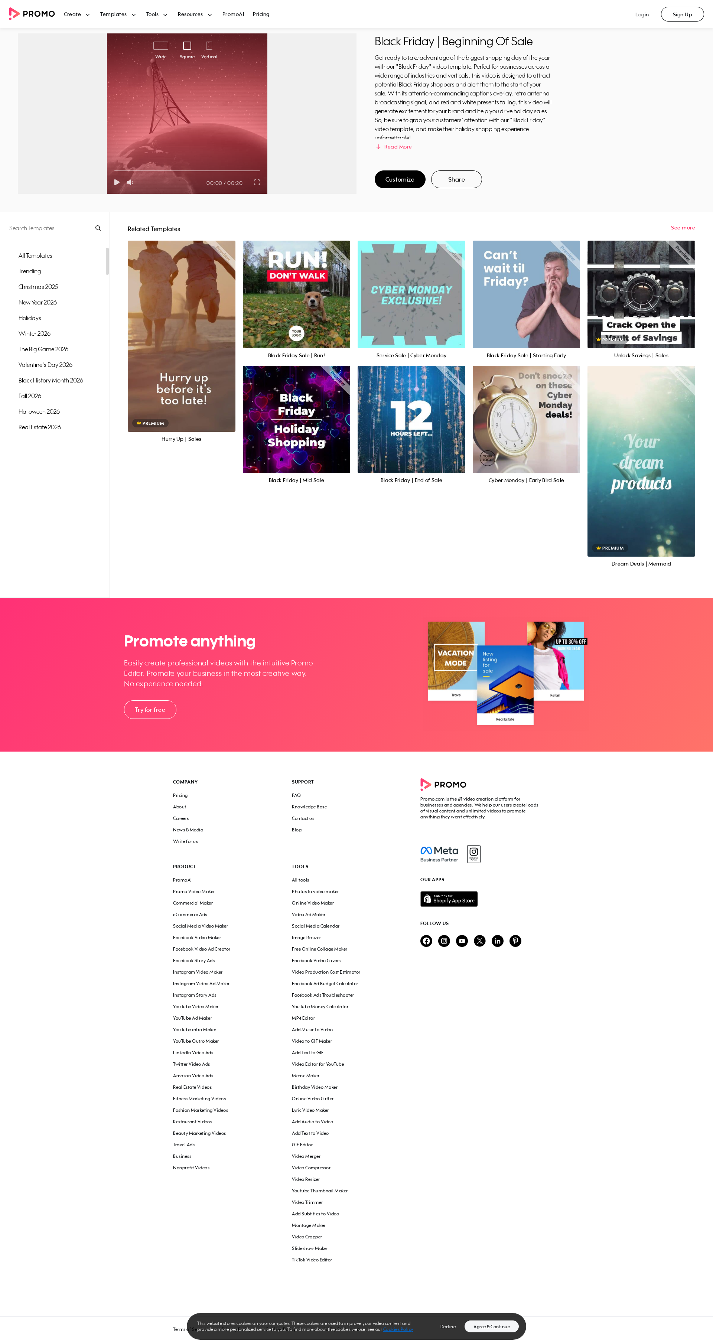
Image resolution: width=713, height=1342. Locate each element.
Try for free (150, 709)
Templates (113, 14)
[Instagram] (474, 854)
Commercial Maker (193, 903)
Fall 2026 (30, 396)
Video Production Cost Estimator (326, 972)
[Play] (116, 182)
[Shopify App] (480, 899)
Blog (297, 830)
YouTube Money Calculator (320, 1006)
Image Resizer (306, 937)
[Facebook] (439, 854)
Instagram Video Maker (198, 972)
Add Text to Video (310, 1133)
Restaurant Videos (192, 1121)
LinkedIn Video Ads (193, 1052)
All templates (35, 255)
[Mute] (131, 182)
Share (456, 179)
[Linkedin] (498, 941)
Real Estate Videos (192, 1087)
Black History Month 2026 (51, 380)
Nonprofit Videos (191, 1167)
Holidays (30, 318)
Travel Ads (184, 1144)
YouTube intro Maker (194, 1029)
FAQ (296, 795)
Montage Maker (309, 1225)
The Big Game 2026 (43, 349)
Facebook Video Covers (316, 960)
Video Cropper (307, 1237)
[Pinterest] (515, 941)
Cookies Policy (398, 1329)
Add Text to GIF (308, 1052)
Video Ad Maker (308, 914)
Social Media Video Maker (200, 926)
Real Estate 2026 (40, 427)
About (179, 807)
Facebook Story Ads (194, 960)
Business (182, 1156)
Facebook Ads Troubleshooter (323, 995)
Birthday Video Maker (315, 1087)
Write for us (185, 841)
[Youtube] (462, 941)
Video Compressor (311, 1167)
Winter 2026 (35, 333)
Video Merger (306, 1156)
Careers (181, 818)
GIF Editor (302, 1144)
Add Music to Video (312, 1029)
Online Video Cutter (313, 1098)
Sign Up (683, 14)
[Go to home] (36, 14)
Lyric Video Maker (310, 1110)
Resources (190, 14)
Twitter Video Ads (191, 1064)
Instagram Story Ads (194, 995)
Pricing (261, 14)
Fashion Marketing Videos (200, 1110)
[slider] (114, 170)
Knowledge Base (309, 807)
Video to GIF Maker (312, 1041)
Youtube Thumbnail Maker (320, 1190)
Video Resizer (306, 1179)
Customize (399, 179)
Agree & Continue (491, 1326)
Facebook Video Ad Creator (202, 949)
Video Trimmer (307, 1202)
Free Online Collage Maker (320, 949)
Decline (448, 1326)
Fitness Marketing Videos (199, 1098)
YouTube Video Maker (196, 1006)
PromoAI (233, 14)
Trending (30, 271)
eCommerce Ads (190, 914)
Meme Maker (305, 1075)
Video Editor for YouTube (318, 1064)
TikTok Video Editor (312, 1260)
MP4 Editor (303, 1018)
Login (642, 14)
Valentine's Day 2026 (45, 364)
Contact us (303, 818)
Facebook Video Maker (197, 937)
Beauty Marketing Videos (199, 1133)
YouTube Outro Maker (196, 1041)
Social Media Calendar (316, 926)
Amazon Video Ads (193, 1075)
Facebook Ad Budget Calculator (325, 983)
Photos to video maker (315, 891)
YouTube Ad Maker (192, 1018)
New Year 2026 (38, 302)
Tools (152, 14)
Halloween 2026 (39, 411)
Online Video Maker (313, 903)
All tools (300, 880)
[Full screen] (257, 182)
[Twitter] (480, 941)
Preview (181, 328)
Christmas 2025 (38, 286)
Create (72, 14)
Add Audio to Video (312, 1121)
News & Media (188, 830)
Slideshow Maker (310, 1248)
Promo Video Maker (194, 891)
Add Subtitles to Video (315, 1213)
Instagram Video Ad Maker (201, 983)
